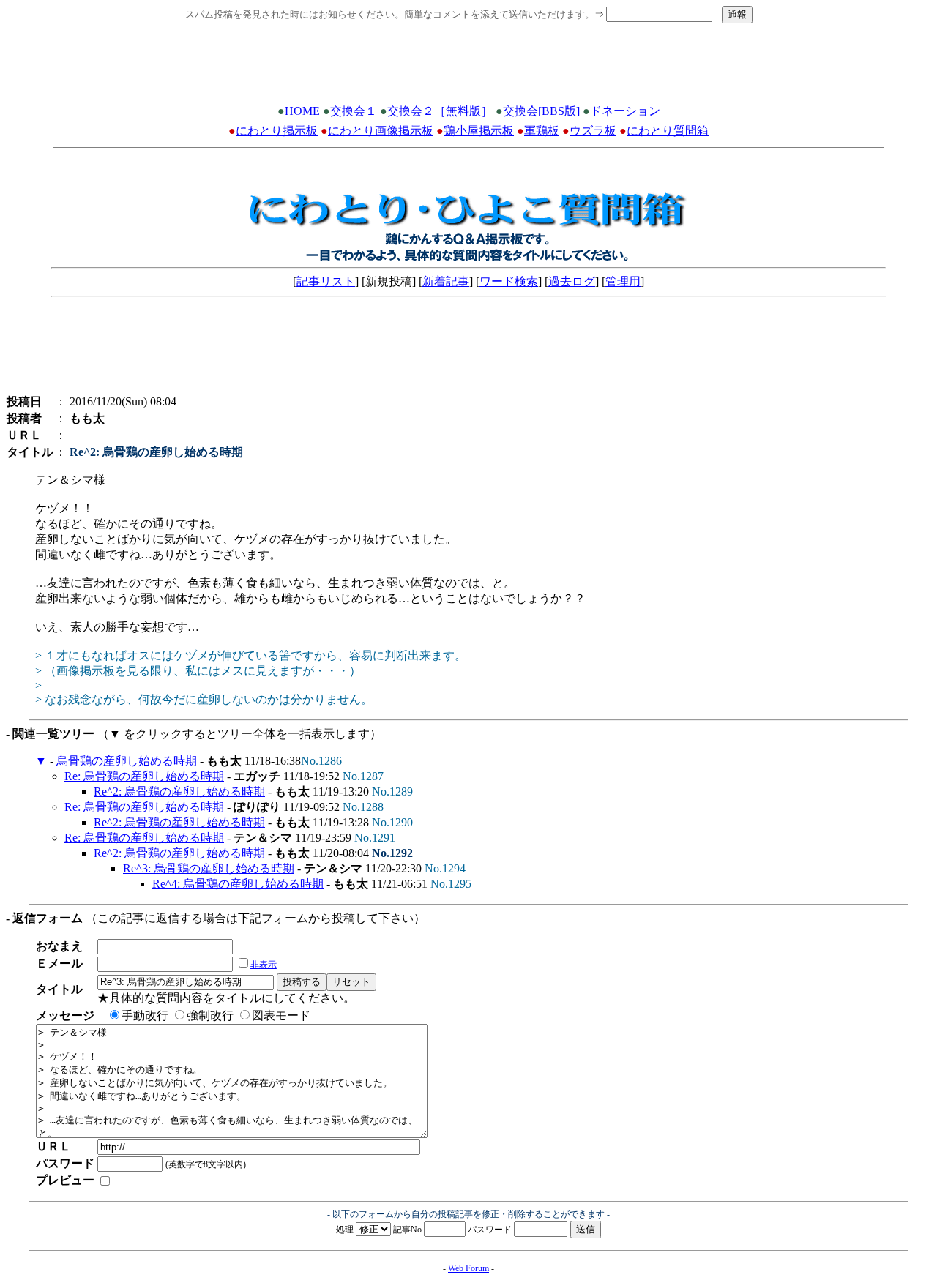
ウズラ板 (593, 130)
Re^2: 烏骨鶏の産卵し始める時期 (179, 791)
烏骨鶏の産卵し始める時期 (126, 761)
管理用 (623, 281)
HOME (302, 111)
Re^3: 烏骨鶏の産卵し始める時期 (208, 868)
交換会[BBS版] (541, 111)
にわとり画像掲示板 (380, 130)
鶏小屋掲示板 (479, 130)
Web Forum (468, 1268)
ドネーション (625, 111)
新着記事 (445, 281)
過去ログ (571, 281)
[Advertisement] (468, 68)
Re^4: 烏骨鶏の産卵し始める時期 (238, 883)
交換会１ (353, 111)
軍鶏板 (541, 130)
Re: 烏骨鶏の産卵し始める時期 (144, 776)
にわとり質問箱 (668, 130)
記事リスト (325, 281)
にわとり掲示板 (277, 130)
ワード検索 (508, 281)
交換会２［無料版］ (440, 111)
